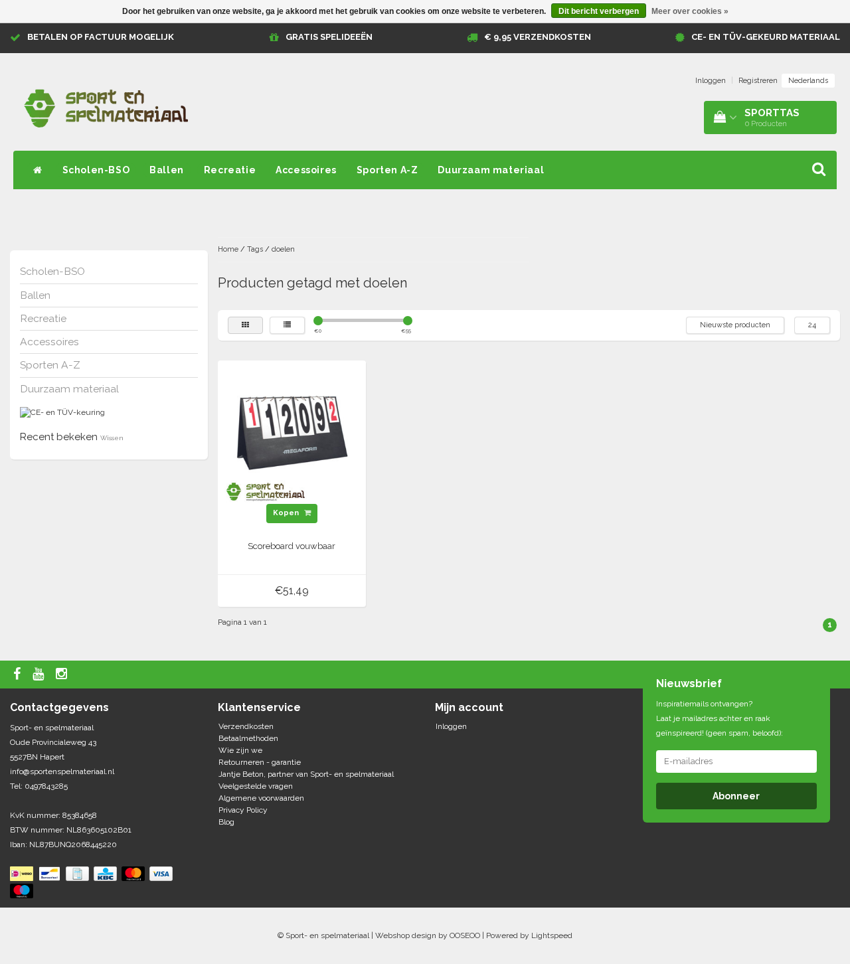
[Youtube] (40, 674)
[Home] (38, 170)
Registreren (758, 80)
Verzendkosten (246, 726)
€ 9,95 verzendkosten (537, 37)
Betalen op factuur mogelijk (100, 37)
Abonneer (736, 796)
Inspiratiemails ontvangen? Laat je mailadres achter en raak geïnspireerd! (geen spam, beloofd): (719, 718)
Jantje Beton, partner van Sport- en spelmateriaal (306, 774)
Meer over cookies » (689, 11)
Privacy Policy (243, 810)
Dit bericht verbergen (598, 11)
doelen (283, 249)
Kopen (287, 513)
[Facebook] (18, 674)
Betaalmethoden (248, 738)
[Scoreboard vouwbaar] (291, 434)
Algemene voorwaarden (261, 798)
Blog (226, 822)
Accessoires (306, 170)
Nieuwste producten (735, 325)
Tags (255, 249)
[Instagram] (63, 674)
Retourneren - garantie (259, 762)
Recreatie (230, 170)
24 (812, 325)
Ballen (166, 170)
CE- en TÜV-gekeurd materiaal (765, 37)
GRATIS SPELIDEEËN (329, 37)
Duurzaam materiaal (491, 170)
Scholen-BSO (96, 170)
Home (228, 249)
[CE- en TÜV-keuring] (62, 412)
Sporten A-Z (387, 170)
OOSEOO (465, 935)
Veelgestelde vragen (255, 786)
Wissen (112, 438)
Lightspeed (551, 935)
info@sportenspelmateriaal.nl (62, 771)
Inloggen (710, 80)
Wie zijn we (240, 750)
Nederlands (808, 80)
